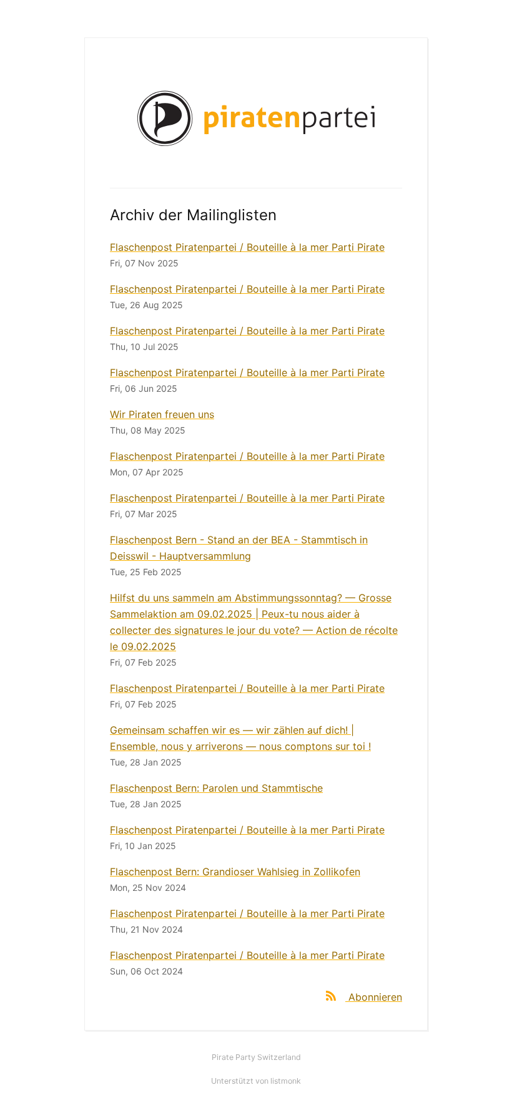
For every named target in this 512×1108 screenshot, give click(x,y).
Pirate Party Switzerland (256, 1057)
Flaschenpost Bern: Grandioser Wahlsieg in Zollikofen (235, 871)
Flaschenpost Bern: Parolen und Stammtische (216, 788)
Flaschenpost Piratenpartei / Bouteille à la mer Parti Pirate (247, 247)
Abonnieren (375, 997)
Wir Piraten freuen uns (162, 414)
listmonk (285, 1081)
